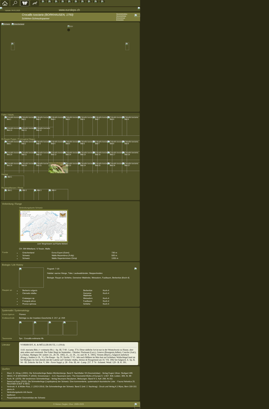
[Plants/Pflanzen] (69, 2)
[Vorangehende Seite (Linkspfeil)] (1, 8)
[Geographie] (76, 2)
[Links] (89, 2)
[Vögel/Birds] (56, 2)
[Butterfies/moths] (25, 5)
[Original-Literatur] (96, 2)
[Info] (102, 2)
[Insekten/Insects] (63, 2)
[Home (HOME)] (5, 5)
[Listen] (82, 2)
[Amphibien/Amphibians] (49, 2)
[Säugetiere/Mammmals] (35, 5)
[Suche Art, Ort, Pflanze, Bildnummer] (15, 5)
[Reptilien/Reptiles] (43, 2)
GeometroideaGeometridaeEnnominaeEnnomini (121, 17)
